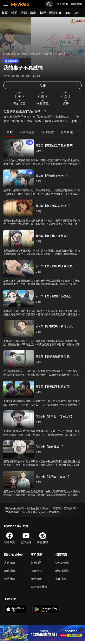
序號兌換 (76, 4)
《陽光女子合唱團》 (13, 508)
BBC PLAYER (74, 12)
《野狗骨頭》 (70, 508)
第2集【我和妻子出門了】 (52, 176)
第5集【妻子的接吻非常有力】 (55, 266)
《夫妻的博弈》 (11, 512)
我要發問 (36, 570)
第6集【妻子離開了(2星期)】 (54, 296)
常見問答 (36, 562)
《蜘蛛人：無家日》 (51, 508)
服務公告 (36, 579)
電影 (24, 12)
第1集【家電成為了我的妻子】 (55, 145)
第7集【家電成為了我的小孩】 (55, 326)
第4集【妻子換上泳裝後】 (52, 236)
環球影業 (55, 12)
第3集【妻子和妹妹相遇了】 (54, 206)
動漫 (43, 12)
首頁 (5, 12)
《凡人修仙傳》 (30, 512)
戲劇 (33, 12)
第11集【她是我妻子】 (50, 447)
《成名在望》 (33, 508)
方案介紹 (9, 562)
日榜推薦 (9, 579)
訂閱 (42, 85)
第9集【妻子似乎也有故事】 (54, 386)
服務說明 (9, 570)
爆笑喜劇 (35, 54)
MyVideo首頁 (11, 54)
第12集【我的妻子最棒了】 (53, 477)
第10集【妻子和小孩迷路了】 (55, 417)
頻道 (14, 12)
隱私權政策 (62, 570)
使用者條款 (62, 562)
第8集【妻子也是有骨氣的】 (54, 356)
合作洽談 (60, 579)
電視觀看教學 (39, 587)
